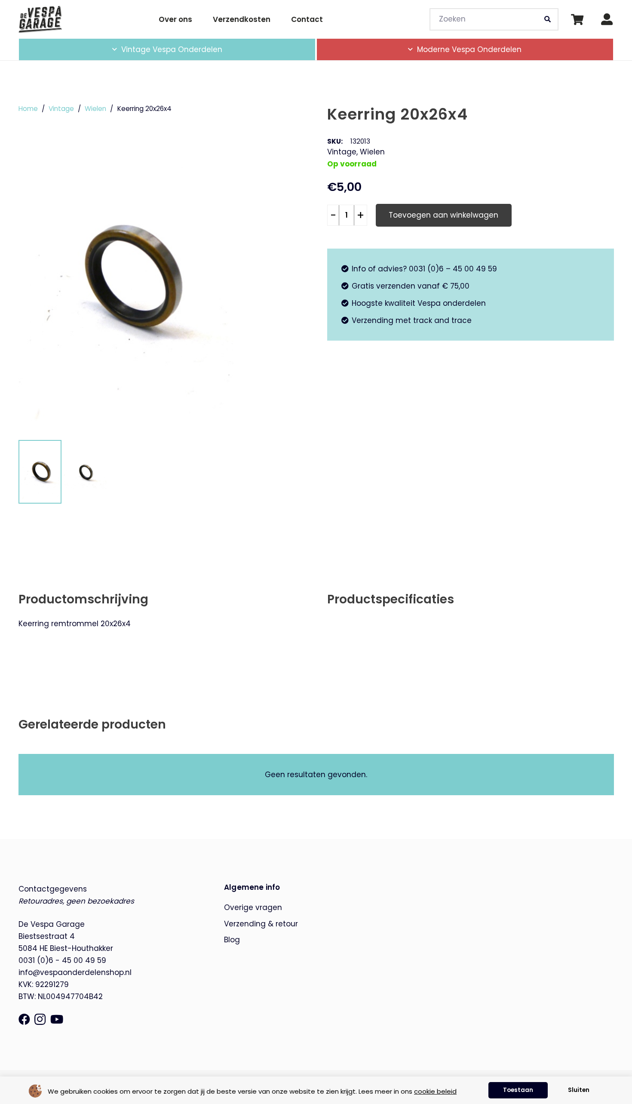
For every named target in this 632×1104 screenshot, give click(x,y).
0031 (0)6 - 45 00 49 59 (62, 960)
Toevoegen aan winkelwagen (443, 215)
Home (28, 108)
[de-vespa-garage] (40, 19)
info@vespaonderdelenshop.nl (75, 972)
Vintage (61, 108)
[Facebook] (24, 1019)
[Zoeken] (547, 19)
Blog (232, 940)
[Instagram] (40, 1019)
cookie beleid (435, 1091)
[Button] (607, 19)
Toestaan (518, 1090)
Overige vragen (253, 907)
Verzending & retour (261, 924)
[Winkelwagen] (577, 19)
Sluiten (578, 1090)
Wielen (95, 108)
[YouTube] (56, 1019)
